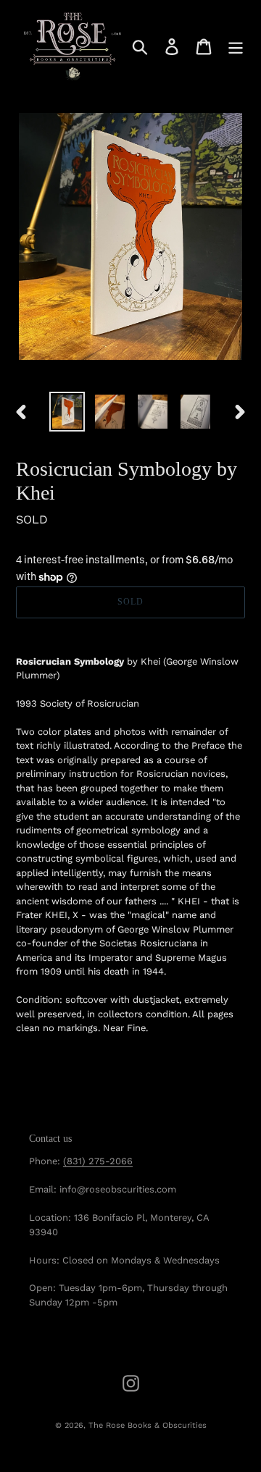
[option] (67, 411)
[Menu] (236, 46)
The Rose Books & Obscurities (147, 1425)
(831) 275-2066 (98, 1161)
